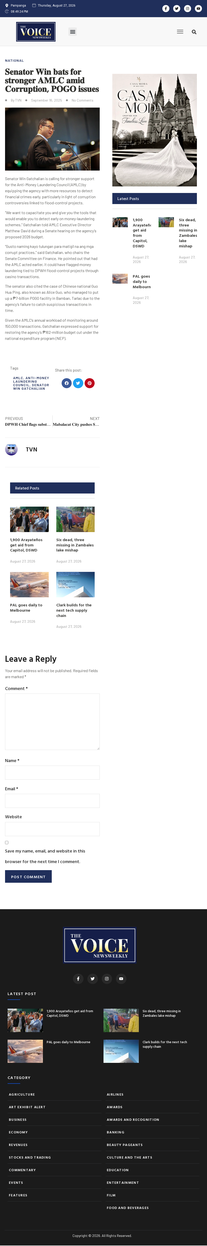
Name (12, 760)
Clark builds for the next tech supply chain (74, 610)
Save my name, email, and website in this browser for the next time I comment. (45, 856)
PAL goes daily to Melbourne (26, 607)
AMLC (18, 378)
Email (11, 788)
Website (13, 816)
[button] (72, 31)
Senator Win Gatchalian (31, 386)
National (14, 60)
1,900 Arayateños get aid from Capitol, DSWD (26, 545)
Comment (16, 688)
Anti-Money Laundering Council (31, 381)
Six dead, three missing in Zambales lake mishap (75, 545)
